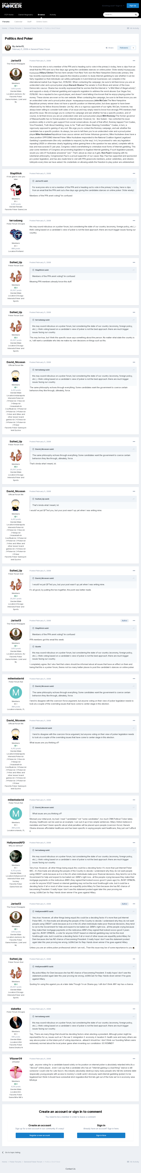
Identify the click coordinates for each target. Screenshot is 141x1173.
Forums (6, 21)
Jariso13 (19, 46)
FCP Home (9, 14)
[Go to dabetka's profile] (16, 1022)
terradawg (15, 220)
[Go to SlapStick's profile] (16, 190)
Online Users (41, 21)
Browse (41, 14)
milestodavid (16, 678)
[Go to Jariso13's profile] (8, 48)
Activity (53, 14)
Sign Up (133, 5)
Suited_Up (16, 262)
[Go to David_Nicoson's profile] (16, 376)
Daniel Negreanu (25, 14)
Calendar (18, 21)
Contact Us (70, 1169)
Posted (40, 61)
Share (110, 48)
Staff (29, 21)
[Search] (136, 14)
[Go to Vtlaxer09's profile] (16, 1072)
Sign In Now (101, 1135)
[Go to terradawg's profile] (16, 234)
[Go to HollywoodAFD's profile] (16, 856)
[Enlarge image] (134, 947)
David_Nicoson (16, 362)
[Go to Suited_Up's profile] (16, 276)
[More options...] (134, 60)
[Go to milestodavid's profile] (16, 692)
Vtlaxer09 (16, 1058)
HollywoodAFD (16, 842)
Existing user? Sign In (112, 6)
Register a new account (40, 1135)
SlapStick (16, 173)
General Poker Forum (40, 49)
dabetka (16, 1008)
